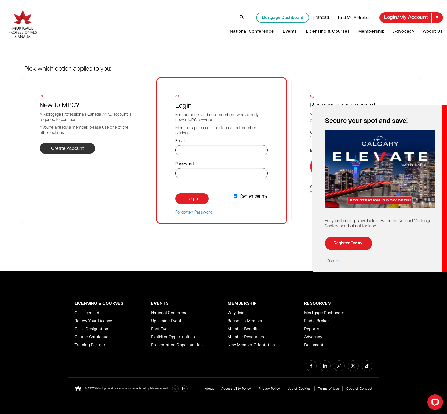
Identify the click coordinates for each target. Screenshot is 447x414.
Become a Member (245, 320)
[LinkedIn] (325, 365)
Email (180, 141)
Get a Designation (91, 328)
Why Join (236, 312)
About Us (433, 32)
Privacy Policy (269, 388)
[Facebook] (311, 365)
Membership (371, 32)
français (321, 18)
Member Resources (246, 336)
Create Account (67, 149)
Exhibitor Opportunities (173, 336)
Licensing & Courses (328, 32)
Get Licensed (86, 312)
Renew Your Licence (93, 320)
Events (290, 32)
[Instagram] (339, 365)
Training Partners (90, 344)
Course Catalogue (91, 336)
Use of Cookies (299, 388)
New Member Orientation (251, 344)
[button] (411, 17)
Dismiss (333, 261)
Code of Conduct (359, 388)
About (209, 388)
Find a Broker (316, 320)
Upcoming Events (167, 320)
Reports (311, 328)
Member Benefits (244, 328)
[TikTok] (367, 365)
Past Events (162, 328)
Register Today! (348, 243)
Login (192, 199)
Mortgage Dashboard (282, 17)
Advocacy (404, 32)
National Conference (252, 32)
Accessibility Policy (236, 388)
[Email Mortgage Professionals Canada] (184, 388)
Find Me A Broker (354, 18)
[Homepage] (78, 388)
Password (184, 164)
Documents (314, 344)
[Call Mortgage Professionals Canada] (175, 388)
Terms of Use (328, 388)
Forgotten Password (193, 212)
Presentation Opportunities (177, 344)
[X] (353, 365)
